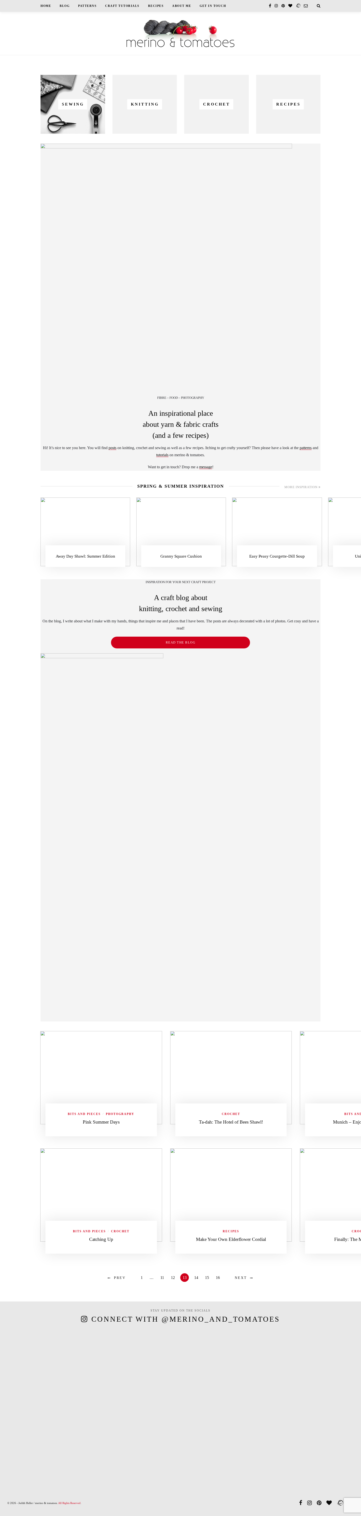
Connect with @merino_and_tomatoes (185, 1319)
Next (241, 1278)
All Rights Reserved (69, 1503)
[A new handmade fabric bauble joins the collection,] (294, 1387)
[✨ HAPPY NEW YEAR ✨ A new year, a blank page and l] (203, 1374)
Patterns (87, 6)
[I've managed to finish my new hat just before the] (157, 1411)
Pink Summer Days (101, 1122)
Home (46, 6)
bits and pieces (84, 1114)
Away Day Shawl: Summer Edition (85, 556)
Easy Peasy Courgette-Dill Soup (277, 556)
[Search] (318, 6)
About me (181, 6)
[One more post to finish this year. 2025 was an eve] (248, 1407)
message (205, 467)
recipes (231, 1231)
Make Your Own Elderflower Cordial (231, 1239)
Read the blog (180, 642)
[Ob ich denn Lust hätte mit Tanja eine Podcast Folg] (21, 1400)
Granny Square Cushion (181, 556)
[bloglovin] (290, 6)
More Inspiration (301, 487)
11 (162, 1277)
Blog (64, 6)
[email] (306, 6)
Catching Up (101, 1239)
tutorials (162, 455)
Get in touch (213, 6)
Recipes (156, 6)
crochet (231, 1114)
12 (173, 1277)
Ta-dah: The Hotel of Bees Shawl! (231, 1122)
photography (120, 1114)
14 (196, 1277)
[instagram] (276, 6)
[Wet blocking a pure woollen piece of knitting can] (66, 1398)
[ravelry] (298, 6)
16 (218, 1277)
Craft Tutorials (122, 6)
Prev (120, 1278)
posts (112, 448)
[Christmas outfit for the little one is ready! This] (339, 1367)
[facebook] (270, 6)
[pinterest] (283, 6)
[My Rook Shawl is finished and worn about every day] (112, 1400)
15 (207, 1277)
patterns (306, 448)
